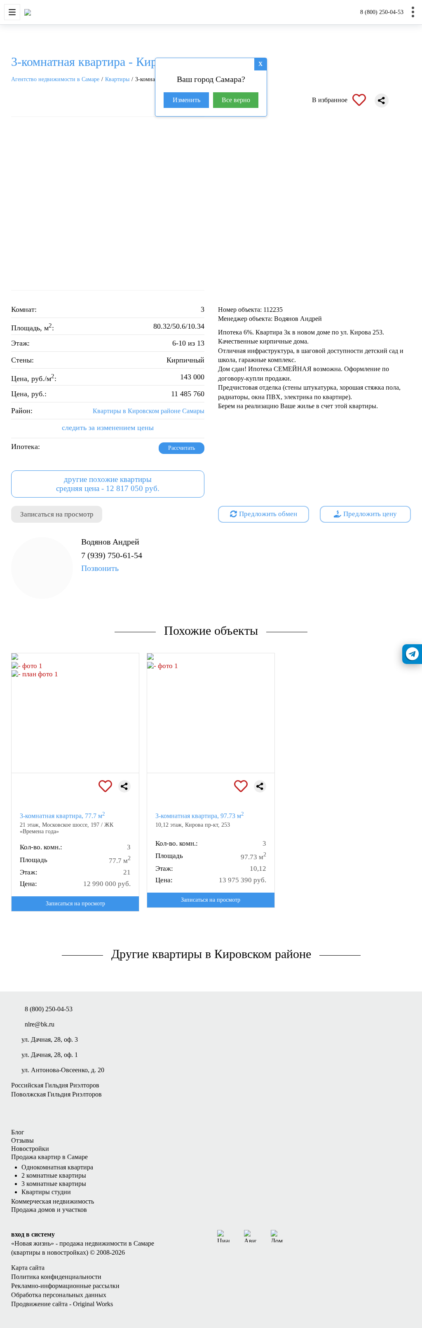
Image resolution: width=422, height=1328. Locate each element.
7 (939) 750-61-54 (111, 562)
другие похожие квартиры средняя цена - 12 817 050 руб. (107, 484)
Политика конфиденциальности (56, 1276)
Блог (17, 1132)
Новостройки (30, 1148)
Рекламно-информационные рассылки (65, 1285)
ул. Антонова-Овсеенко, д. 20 (62, 1069)
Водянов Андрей (110, 541)
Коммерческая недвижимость (52, 1201)
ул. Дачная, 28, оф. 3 (49, 1039)
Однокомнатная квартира (57, 1167)
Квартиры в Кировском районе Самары (148, 410)
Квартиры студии (46, 1191)
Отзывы (22, 1140)
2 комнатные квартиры (53, 1175)
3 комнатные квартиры (53, 1183)
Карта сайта (28, 1267)
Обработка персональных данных (58, 1294)
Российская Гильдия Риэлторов (55, 1085)
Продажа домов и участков (49, 1209)
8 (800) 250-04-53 (381, 12)
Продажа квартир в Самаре (49, 1156)
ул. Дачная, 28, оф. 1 (49, 1054)
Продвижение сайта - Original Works (62, 1303)
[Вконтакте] (297, 1236)
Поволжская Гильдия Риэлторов (56, 1094)
